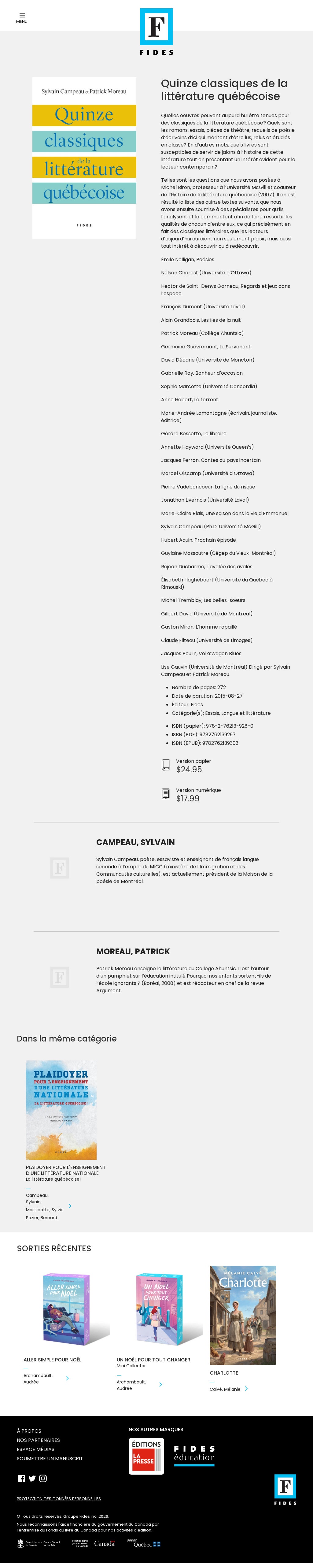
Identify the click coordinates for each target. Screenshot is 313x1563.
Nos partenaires (38, 1440)
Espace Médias (35, 1449)
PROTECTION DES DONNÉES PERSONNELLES (59, 1499)
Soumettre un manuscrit (50, 1458)
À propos (29, 1431)
